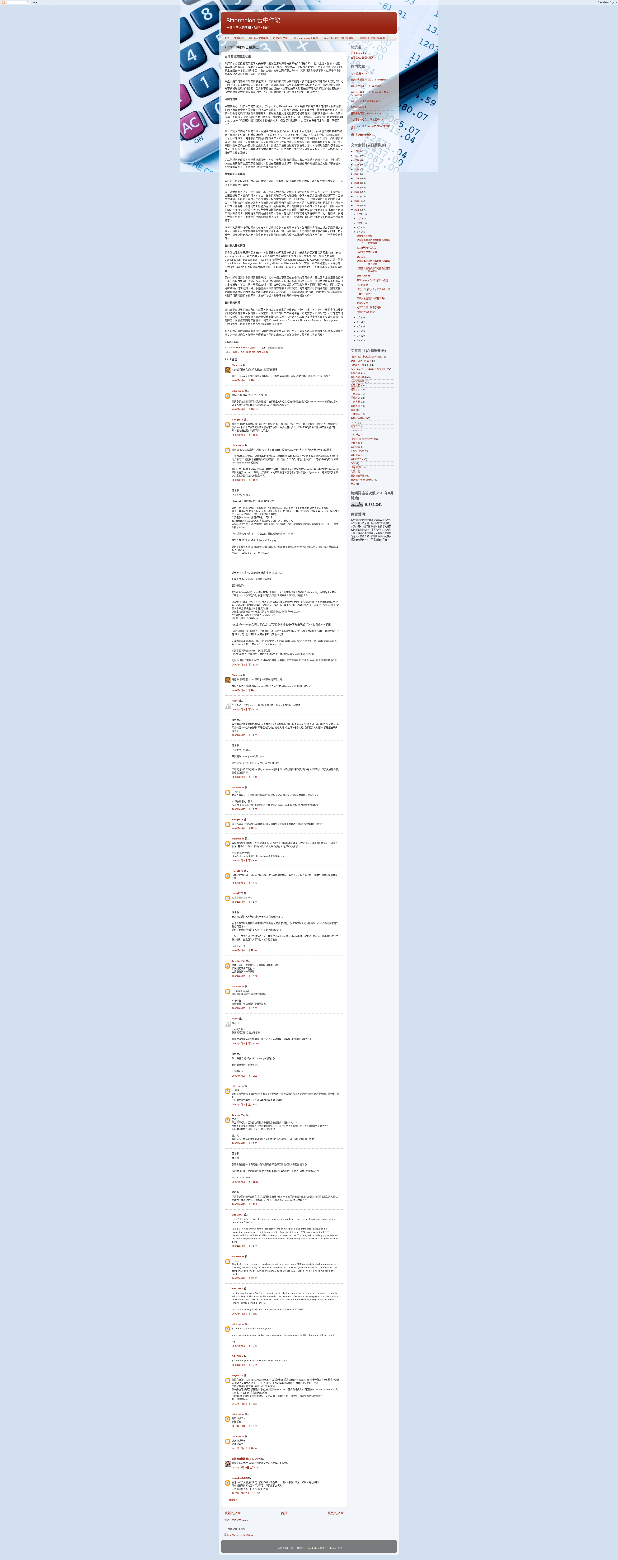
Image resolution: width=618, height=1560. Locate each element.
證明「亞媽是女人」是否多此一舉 (373, 289)
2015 (357, 183)
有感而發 (355, 373)
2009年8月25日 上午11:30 (245, 480)
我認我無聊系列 (359, 418)
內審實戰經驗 (357, 381)
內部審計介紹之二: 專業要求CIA (367, 119)
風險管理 (355, 426)
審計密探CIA (357, 459)
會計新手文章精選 (258, 38)
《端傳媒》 (356, 467)
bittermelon (238, 391)
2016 (357, 178)
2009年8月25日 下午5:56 (244, 1008)
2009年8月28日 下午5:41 (244, 1346)
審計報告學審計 (359, 475)
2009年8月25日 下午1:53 (244, 735)
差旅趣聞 (355, 397)
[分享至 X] (275, 347)
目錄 (353, 484)
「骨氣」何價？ (364, 294)
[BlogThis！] (272, 347)
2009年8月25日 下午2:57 (244, 809)
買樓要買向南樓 (364, 236)
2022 (357, 151)
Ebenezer (237, 365)
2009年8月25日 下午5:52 (244, 976)
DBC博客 (355, 434)
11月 (359, 218)
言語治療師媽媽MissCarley (246, 1458)
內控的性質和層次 (366, 312)
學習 (353, 410)
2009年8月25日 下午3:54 (244, 860)
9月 (359, 227)
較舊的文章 (336, 1513)
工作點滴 (355, 414)
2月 (359, 340)
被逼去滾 (361, 256)
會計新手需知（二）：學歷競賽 (366, 86)
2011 (357, 201)
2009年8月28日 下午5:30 (244, 1313)
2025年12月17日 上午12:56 (246, 1493)
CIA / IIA (355, 430)
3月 (359, 336)
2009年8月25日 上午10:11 (245, 409)
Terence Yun (238, 961)
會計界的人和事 (260, 352)
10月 (360, 223)
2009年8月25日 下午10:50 (245, 1043)
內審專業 (355, 402)
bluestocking (313, 1548)
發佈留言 (233, 1500)
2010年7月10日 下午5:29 (244, 1403)
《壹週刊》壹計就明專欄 (371, 38)
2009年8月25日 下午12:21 (245, 690)
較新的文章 (233, 1513)
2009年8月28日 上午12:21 (245, 1204)
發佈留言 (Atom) (240, 1520)
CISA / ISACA (357, 451)
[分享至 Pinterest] (281, 347)
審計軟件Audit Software (363, 479)
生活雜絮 (355, 385)
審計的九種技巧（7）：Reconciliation (369, 79)
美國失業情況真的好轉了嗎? (371, 298)
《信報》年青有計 (360, 365)
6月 (359, 322)
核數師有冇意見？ (360, 107)
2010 (357, 205)
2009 (357, 210)
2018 (357, 169)
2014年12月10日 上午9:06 (245, 1467)
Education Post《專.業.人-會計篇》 (368, 369)
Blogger (333, 1548)
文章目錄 (239, 38)
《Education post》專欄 (305, 38)
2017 (357, 174)
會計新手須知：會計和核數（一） (368, 101)
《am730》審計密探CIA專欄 (338, 38)
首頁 (226, 38)
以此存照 (355, 443)
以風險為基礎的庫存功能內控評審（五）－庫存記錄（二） (373, 262)
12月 (360, 214)
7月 (359, 317)
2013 (357, 192)
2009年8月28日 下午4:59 (244, 1246)
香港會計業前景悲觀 (361, 134)
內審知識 (355, 393)
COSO (354, 422)
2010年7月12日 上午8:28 (244, 1426)
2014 (357, 187)
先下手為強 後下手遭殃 (369, 307)
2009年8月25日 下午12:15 (245, 664)
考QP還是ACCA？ (360, 73)
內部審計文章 (280, 38)
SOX (353, 463)
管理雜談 (355, 406)
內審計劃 (355, 471)
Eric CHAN (237, 1214)
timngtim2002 (239, 1478)
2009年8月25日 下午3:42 (244, 828)
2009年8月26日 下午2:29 (244, 1143)
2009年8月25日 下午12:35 (245, 709)
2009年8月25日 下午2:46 (244, 777)
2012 (357, 196)
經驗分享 (355, 389)
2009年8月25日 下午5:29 (244, 950)
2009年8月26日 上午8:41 (244, 1104)
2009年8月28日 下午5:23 (244, 1278)
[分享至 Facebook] (278, 347)
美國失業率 (362, 303)
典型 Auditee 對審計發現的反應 (372, 280)
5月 (359, 326)
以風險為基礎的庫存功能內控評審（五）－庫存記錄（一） (373, 270)
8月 (359, 232)
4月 (359, 331)
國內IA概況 (362, 285)
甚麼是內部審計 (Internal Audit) (366, 113)
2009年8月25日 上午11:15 (245, 435)
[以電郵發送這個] (269, 347)
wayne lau (237, 1375)
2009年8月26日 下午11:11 (245, 1182)
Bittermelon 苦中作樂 (253, 20)
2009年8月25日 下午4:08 (244, 883)
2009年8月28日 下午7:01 (244, 1365)
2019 (357, 164)
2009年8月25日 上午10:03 (245, 380)
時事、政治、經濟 (242, 352)
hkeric (235, 700)
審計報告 (355, 455)
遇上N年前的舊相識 (366, 247)
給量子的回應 (363, 276)
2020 (357, 160)
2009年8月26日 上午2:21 (244, 1076)
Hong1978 (237, 419)
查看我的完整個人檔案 (362, 57)
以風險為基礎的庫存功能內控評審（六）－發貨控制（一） (373, 241)
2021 (357, 155)
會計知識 (355, 447)
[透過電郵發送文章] (263, 347)
